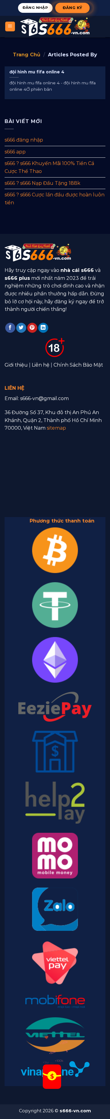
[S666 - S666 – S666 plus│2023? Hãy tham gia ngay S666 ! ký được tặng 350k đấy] (55, 26)
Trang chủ (26, 55)
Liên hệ (41, 365)
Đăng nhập (35, 7)
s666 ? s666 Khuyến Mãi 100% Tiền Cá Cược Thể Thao (49, 167)
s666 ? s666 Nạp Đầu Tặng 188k (42, 183)
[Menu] (10, 27)
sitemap (56, 428)
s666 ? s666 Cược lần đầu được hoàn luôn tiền (55, 199)
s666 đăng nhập (24, 140)
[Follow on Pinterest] (32, 328)
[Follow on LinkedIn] (43, 328)
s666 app (15, 151)
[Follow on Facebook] (10, 328)
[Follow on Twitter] (21, 328)
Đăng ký (72, 7)
